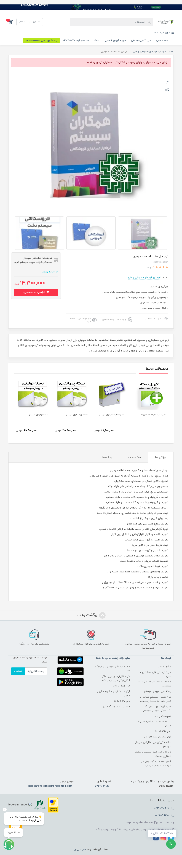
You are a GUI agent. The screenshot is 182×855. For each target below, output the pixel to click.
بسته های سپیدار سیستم (157, 691)
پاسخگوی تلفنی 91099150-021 (41, 40)
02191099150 (102, 786)
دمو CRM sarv (163, 731)
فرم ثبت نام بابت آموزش (157, 736)
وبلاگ (97, 40)
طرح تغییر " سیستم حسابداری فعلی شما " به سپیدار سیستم (155, 699)
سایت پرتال (80, 849)
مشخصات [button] (134, 457)
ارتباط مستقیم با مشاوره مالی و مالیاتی (154, 723)
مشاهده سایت (163, 666)
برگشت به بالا (87, 615)
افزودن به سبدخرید (34, 292)
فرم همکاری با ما (162, 716)
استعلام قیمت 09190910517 (76, 40)
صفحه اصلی (162, 40)
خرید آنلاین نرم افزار (141, 40)
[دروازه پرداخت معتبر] (53, 805)
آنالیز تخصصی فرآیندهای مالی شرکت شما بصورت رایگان (155, 763)
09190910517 (162, 808)
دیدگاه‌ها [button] (108, 457)
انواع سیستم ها (162, 32)
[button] (12, 22)
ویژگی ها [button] (160, 457)
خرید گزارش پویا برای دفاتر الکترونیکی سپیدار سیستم (157, 708)
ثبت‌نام (18, 671)
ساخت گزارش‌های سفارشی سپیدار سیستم (153, 744)
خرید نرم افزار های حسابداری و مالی (144, 277)
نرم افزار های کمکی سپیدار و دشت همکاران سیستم (153, 754)
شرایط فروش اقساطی (115, 40)
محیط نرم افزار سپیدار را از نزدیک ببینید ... (153, 684)
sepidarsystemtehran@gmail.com (50, 786)
